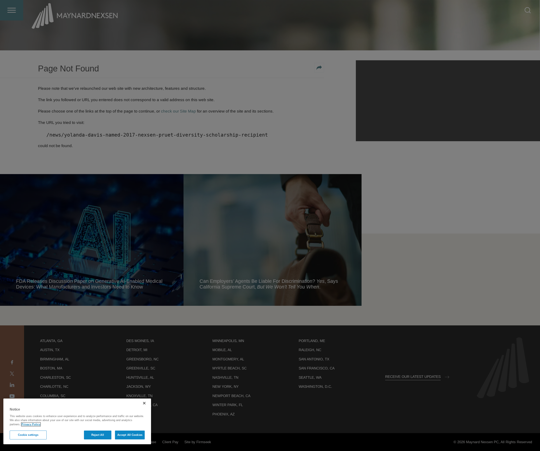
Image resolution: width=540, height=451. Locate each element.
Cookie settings (28, 434)
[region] (77, 421)
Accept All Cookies (129, 434)
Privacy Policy (31, 424)
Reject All (97, 434)
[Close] (144, 403)
